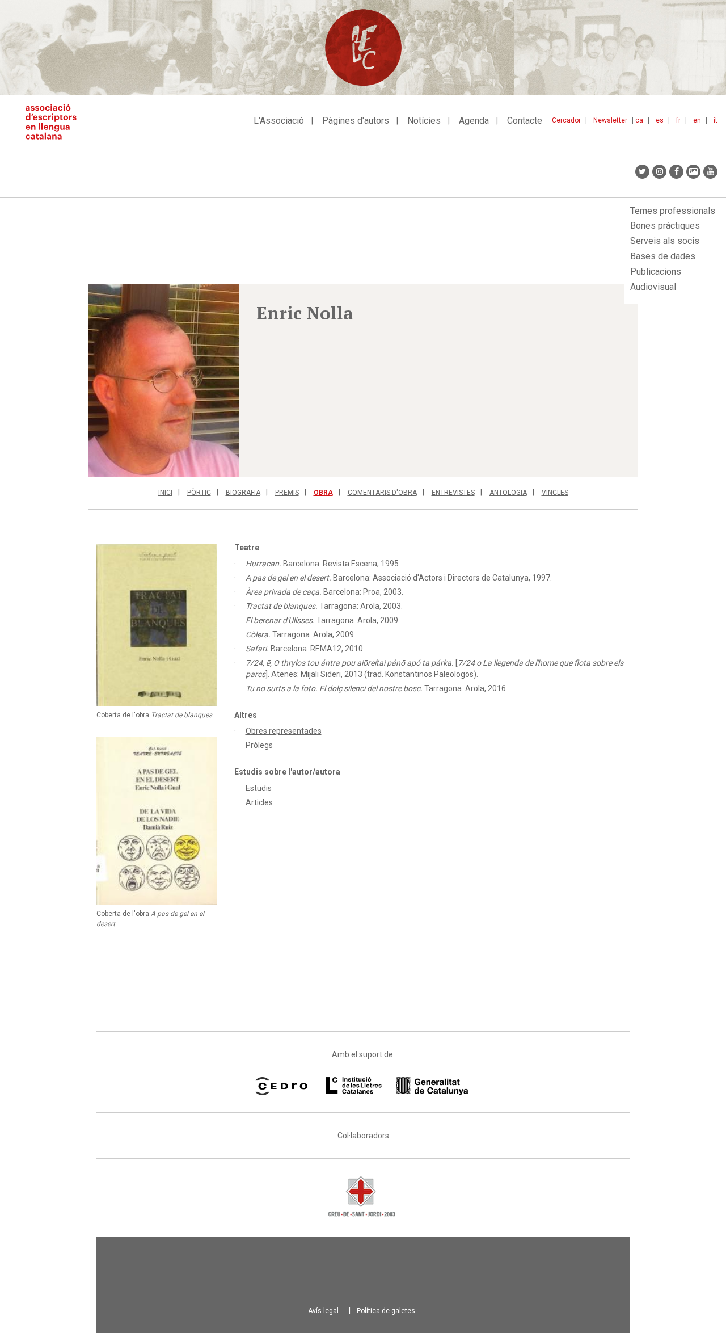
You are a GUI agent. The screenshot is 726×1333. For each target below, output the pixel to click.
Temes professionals (672, 210)
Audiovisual (653, 286)
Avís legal (323, 1311)
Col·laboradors (363, 1135)
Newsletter (610, 120)
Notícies (424, 120)
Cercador (566, 120)
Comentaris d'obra (382, 493)
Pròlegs (259, 745)
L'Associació (279, 120)
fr (678, 120)
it (715, 120)
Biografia (243, 493)
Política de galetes (386, 1311)
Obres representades (284, 730)
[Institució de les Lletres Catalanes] (397, 1086)
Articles (259, 802)
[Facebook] (676, 172)
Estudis (259, 788)
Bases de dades (662, 256)
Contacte (524, 120)
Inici (165, 493)
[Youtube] (710, 172)
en (697, 120)
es (660, 120)
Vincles (555, 493)
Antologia (508, 493)
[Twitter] (642, 172)
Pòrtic (199, 493)
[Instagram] (659, 172)
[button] (163, 380)
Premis (287, 493)
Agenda (474, 120)
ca (639, 120)
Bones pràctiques (665, 225)
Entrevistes (453, 493)
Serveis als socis (664, 241)
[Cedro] (281, 1086)
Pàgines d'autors (355, 120)
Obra (323, 493)
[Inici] (55, 122)
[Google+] (693, 172)
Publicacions (655, 271)
